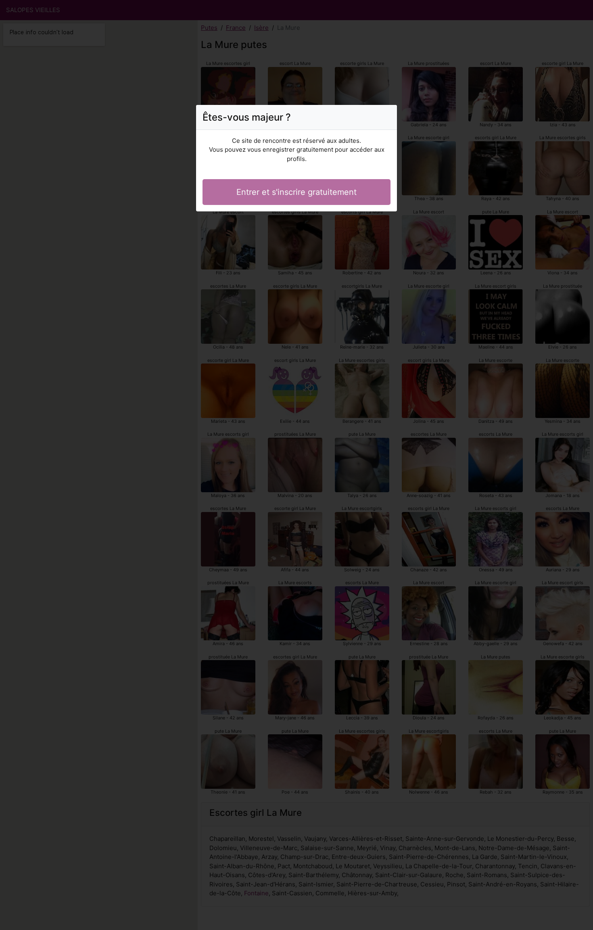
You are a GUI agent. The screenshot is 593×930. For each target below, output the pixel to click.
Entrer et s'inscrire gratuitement (296, 192)
